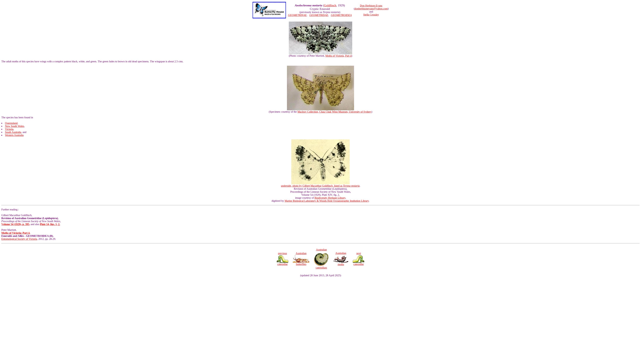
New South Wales (14, 126)
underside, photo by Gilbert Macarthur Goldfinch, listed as (320, 185)
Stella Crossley (371, 14)
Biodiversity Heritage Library (329, 197)
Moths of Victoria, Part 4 (338, 55)
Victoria (9, 129)
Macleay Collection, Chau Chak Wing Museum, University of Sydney (334, 111)
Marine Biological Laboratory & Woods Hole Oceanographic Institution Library (327, 200)
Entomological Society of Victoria (19, 238)
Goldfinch (330, 5)
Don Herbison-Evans (371, 5)
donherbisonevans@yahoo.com (371, 8)
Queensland (11, 123)
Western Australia (14, 135)
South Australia (13, 132)
